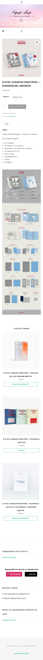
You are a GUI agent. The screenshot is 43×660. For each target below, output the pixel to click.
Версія (6, 96)
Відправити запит (9, 620)
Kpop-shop (21, 12)
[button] (37, 42)
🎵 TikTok (31, 574)
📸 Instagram (14, 574)
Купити (21, 450)
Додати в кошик (17, 106)
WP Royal (33, 646)
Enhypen (13, 116)
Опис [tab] (7, 124)
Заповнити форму (9, 557)
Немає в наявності (20, 384)
